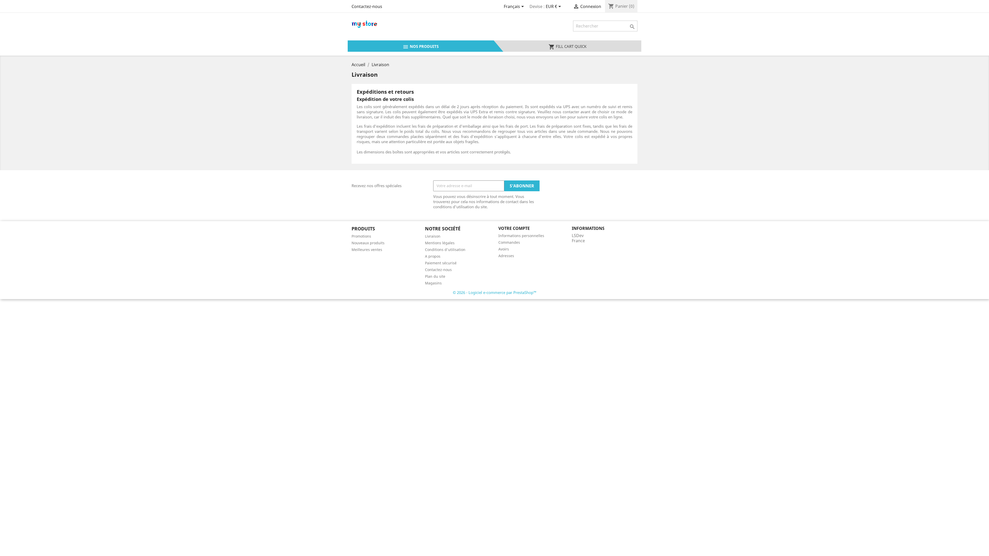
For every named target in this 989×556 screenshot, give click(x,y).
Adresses (506, 255)
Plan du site (435, 276)
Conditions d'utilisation (445, 249)
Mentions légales (440, 242)
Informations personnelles (521, 235)
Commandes (509, 242)
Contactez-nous (367, 6)
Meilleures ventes (367, 249)
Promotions (361, 236)
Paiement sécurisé (441, 262)
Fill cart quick (567, 47)
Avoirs (503, 249)
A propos (432, 256)
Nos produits (421, 47)
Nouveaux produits (368, 242)
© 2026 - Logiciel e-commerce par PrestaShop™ (494, 292)
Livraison (432, 236)
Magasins (433, 283)
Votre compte (514, 228)
